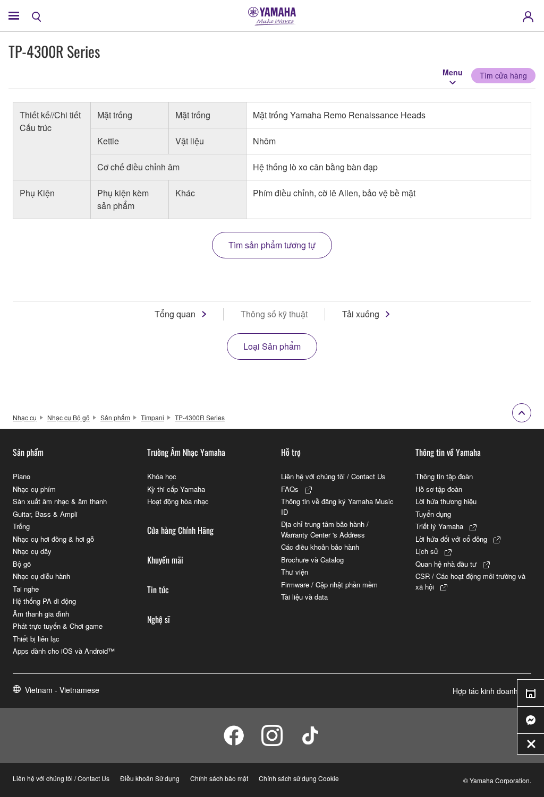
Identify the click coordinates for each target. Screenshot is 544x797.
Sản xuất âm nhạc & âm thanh (60, 501)
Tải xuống (360, 314)
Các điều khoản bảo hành (320, 547)
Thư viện (294, 572)
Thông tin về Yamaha (448, 452)
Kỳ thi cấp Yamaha (176, 489)
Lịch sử (426, 551)
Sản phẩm (115, 417)
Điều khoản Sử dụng (150, 778)
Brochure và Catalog (312, 560)
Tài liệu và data (304, 597)
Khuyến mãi (165, 559)
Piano (21, 476)
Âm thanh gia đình (41, 614)
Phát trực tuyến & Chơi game (58, 626)
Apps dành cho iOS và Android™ (64, 651)
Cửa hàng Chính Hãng (180, 530)
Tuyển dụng (433, 514)
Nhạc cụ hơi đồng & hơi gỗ (53, 539)
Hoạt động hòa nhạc (178, 501)
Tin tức (158, 589)
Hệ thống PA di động (44, 601)
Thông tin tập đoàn (444, 476)
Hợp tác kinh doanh (485, 691)
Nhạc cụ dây (32, 551)
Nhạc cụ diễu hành (41, 576)
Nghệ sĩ (158, 619)
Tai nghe (26, 589)
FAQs (290, 489)
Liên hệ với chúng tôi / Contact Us (333, 476)
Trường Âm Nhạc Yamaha (186, 452)
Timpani (152, 417)
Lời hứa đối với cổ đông (451, 539)
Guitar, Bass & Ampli (45, 514)
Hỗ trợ (291, 452)
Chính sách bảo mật (219, 778)
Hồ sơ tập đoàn (438, 489)
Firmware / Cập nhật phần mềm (329, 584)
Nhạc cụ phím (34, 489)
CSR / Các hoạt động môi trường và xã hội (470, 581)
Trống (21, 526)
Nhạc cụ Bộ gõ (68, 417)
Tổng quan (175, 314)
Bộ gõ (22, 564)
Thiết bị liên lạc (36, 639)
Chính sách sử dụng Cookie (299, 778)
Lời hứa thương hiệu (446, 501)
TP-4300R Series (200, 417)
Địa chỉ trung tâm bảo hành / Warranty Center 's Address (325, 529)
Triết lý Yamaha (439, 526)
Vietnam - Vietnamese (62, 690)
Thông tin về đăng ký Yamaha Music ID (337, 506)
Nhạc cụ (25, 417)
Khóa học (161, 476)
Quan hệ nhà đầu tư (446, 564)
